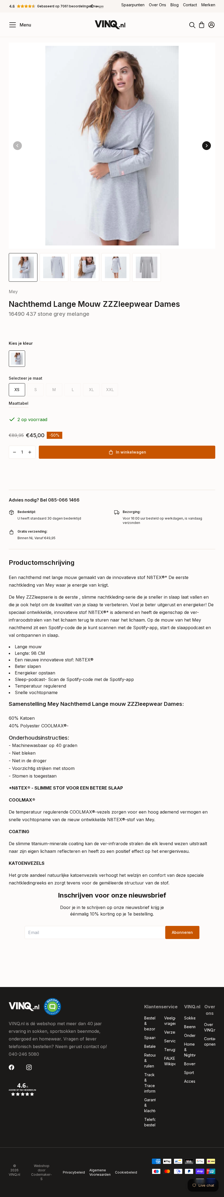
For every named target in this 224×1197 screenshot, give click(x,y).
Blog (174, 4)
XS (16, 389)
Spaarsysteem (149, 1037)
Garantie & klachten (149, 1105)
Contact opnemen (209, 1041)
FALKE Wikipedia (169, 1061)
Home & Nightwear (189, 1049)
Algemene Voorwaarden (100, 1172)
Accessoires (189, 1081)
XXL (110, 389)
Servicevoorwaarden (169, 1041)
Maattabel (18, 403)
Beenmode (189, 1026)
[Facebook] (13, 1067)
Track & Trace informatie (149, 1082)
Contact (190, 4)
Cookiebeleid (126, 1172)
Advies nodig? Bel (44, 500)
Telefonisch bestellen (149, 1122)
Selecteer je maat (25, 378)
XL (91, 389)
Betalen (149, 1046)
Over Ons (157, 4)
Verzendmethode (169, 1032)
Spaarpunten (133, 4)
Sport (189, 1072)
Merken (208, 4)
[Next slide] (206, 145)
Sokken (189, 1018)
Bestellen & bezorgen (149, 1023)
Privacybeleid (74, 1172)
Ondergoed (189, 1035)
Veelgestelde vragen (169, 1021)
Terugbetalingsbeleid (169, 1049)
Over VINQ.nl (209, 1027)
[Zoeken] (192, 25)
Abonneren (182, 932)
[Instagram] (30, 1067)
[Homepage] (110, 24)
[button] (56, 6)
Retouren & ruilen (149, 1060)
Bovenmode (189, 1063)
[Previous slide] (17, 145)
